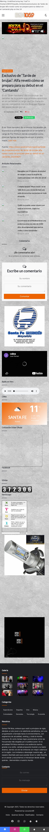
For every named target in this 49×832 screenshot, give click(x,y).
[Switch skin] (46, 16)
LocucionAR (29, 811)
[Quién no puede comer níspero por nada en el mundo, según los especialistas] (9, 207)
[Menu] (3, 16)
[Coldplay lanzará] (9, 189)
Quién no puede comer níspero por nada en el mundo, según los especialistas (31, 208)
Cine (27, 710)
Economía (41, 714)
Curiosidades (7, 714)
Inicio (8, 815)
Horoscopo (23, 533)
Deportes (19, 710)
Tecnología (30, 714)
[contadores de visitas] (17, 492)
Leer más (12, 140)
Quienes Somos (18, 815)
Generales (19, 714)
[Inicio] (24, 15)
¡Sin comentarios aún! (24, 252)
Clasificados (29, 815)
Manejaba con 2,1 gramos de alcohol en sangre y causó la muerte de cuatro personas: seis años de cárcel (32, 174)
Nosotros (6, 721)
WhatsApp (29, 117)
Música (35, 710)
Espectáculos (7, 71)
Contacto (6, 767)
